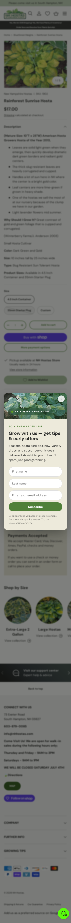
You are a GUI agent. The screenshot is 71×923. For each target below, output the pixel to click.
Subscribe (35, 507)
